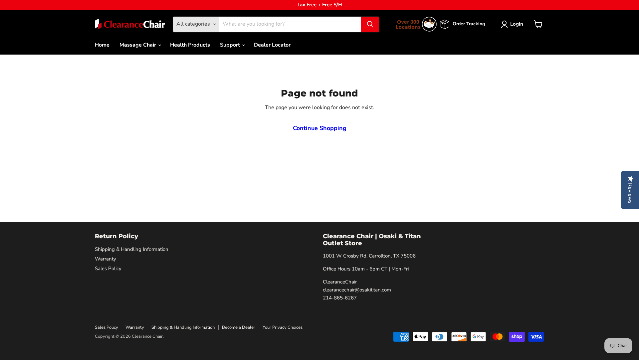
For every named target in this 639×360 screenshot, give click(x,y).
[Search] (370, 24)
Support (230, 45)
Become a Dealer (238, 327)
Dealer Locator (272, 45)
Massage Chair (138, 45)
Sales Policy (108, 268)
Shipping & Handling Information (131, 249)
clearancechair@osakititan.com (357, 289)
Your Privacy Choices (283, 327)
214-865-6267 (340, 297)
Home (102, 45)
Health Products (190, 45)
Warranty (105, 259)
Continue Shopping (319, 128)
